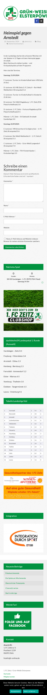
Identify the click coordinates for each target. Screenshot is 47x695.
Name (6, 205)
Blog (39, 41)
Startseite (7, 674)
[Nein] (44, 687)
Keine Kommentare (16, 44)
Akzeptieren (15, 691)
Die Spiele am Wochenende (15, 578)
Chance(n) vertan (11, 588)
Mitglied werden (9, 677)
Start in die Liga (11, 593)
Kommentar (8, 181)
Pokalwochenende (12, 573)
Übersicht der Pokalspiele (15, 583)
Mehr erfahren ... (30, 691)
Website (6, 228)
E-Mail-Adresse (9, 217)
